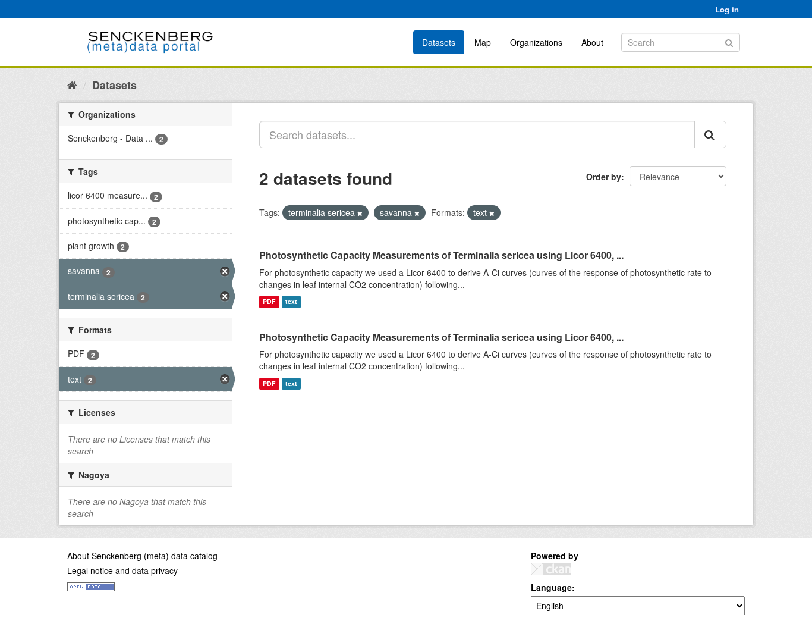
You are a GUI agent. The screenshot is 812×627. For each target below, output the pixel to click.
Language (551, 587)
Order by (603, 177)
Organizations (536, 42)
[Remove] (360, 213)
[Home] (72, 84)
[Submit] (729, 41)
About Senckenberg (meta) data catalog (142, 556)
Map (482, 42)
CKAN (551, 569)
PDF (269, 301)
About (592, 42)
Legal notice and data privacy (122, 570)
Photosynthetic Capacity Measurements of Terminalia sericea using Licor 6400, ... (441, 255)
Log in (727, 9)
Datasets (438, 42)
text (291, 301)
